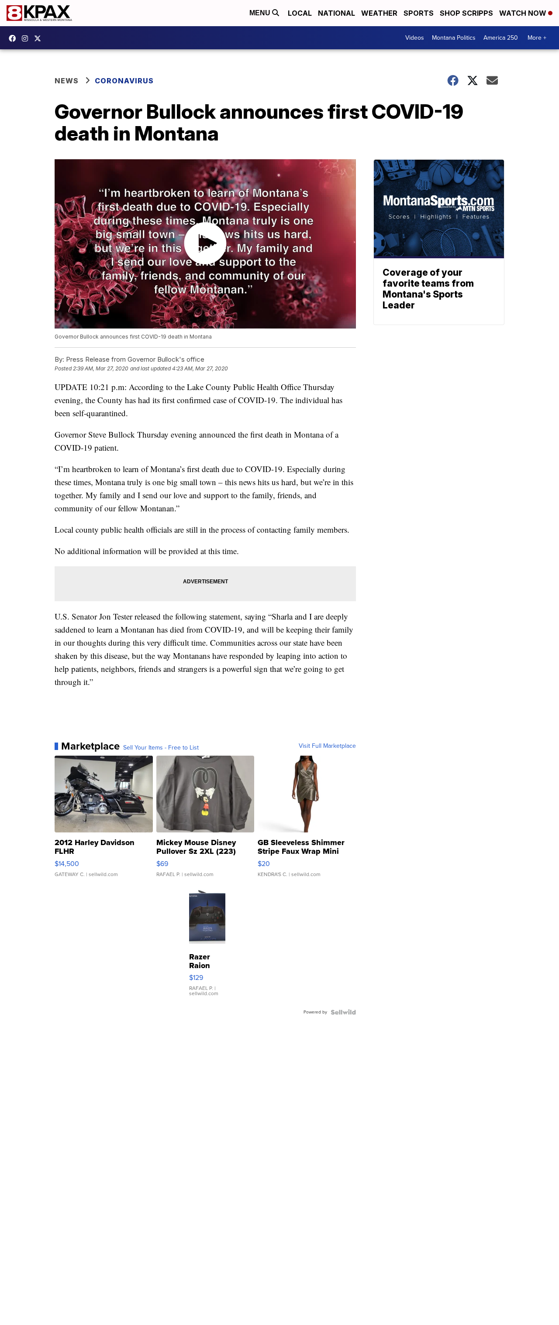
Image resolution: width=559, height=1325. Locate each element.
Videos (414, 37)
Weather (379, 13)
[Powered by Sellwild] (343, 1012)
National (336, 13)
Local (300, 13)
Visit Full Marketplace (327, 746)
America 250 (500, 37)
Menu (260, 13)
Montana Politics (454, 37)
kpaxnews (39, 38)
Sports (419, 13)
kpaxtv (14, 38)
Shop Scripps (466, 13)
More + (537, 37)
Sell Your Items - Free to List (161, 748)
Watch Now (523, 13)
